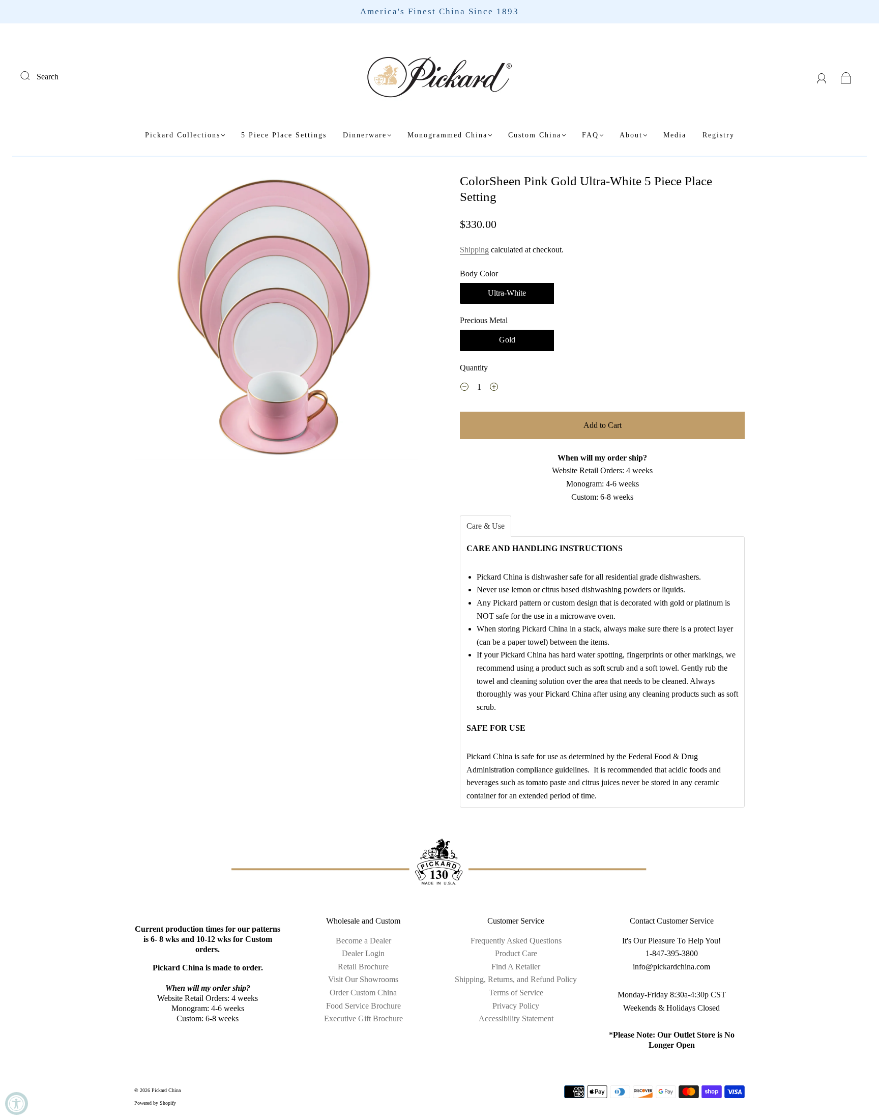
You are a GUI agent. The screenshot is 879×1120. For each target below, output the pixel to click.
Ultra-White (507, 293)
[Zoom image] (277, 318)
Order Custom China (363, 992)
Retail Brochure (363, 966)
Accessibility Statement (516, 1018)
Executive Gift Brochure (363, 1018)
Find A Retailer (515, 966)
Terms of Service (516, 992)
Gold (507, 339)
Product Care (516, 953)
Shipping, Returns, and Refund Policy (516, 979)
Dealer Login (363, 953)
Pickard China (166, 1090)
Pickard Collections (182, 135)
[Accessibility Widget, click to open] (16, 1103)
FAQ (590, 135)
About (631, 135)
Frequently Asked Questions (516, 940)
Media (674, 135)
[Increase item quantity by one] (494, 388)
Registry (718, 135)
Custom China (534, 135)
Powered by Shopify (155, 1103)
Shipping (474, 249)
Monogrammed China (447, 135)
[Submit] (31, 75)
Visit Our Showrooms (363, 979)
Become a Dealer (363, 940)
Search (47, 76)
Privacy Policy (515, 1005)
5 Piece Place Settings (284, 135)
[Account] (822, 76)
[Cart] (846, 76)
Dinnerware (365, 135)
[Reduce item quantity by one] (464, 388)
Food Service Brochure (363, 1005)
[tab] (485, 526)
